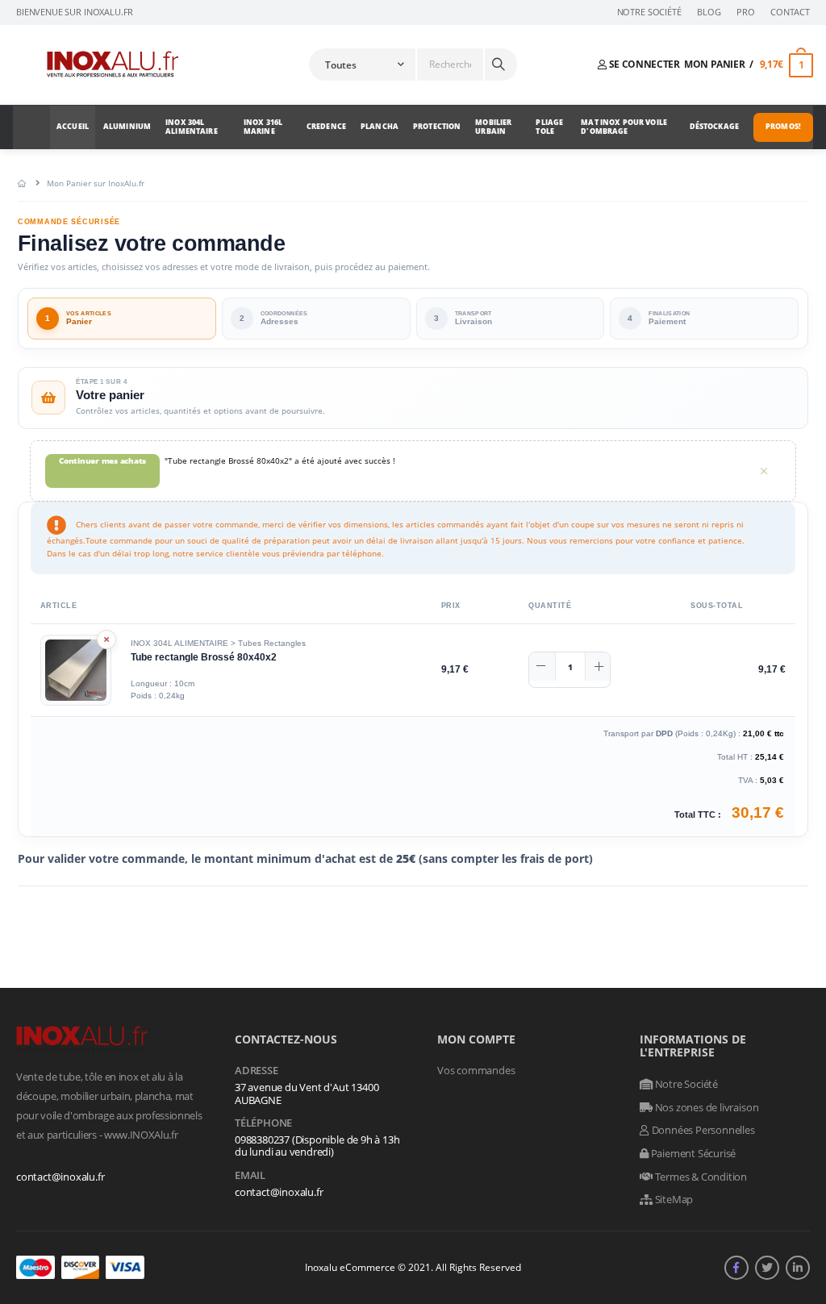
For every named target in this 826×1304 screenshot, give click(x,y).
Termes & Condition (700, 1176)
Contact (790, 12)
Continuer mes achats (102, 460)
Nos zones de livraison (705, 1107)
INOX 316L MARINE (263, 126)
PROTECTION (437, 126)
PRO (745, 12)
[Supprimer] (106, 639)
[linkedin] (798, 1268)
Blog (708, 12)
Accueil (72, 126)
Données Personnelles (702, 1130)
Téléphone (263, 1123)
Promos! (783, 126)
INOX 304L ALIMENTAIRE (191, 126)
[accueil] (22, 183)
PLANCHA (379, 126)
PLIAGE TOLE (549, 126)
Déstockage (714, 126)
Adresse (256, 1070)
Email (250, 1175)
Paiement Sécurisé (692, 1153)
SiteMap (673, 1199)
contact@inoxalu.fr (60, 1176)
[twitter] (767, 1268)
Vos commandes (476, 1070)
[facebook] (736, 1268)
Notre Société (649, 12)
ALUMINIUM (127, 126)
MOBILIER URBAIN (493, 126)
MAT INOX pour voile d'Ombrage (624, 126)
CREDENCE (326, 126)
